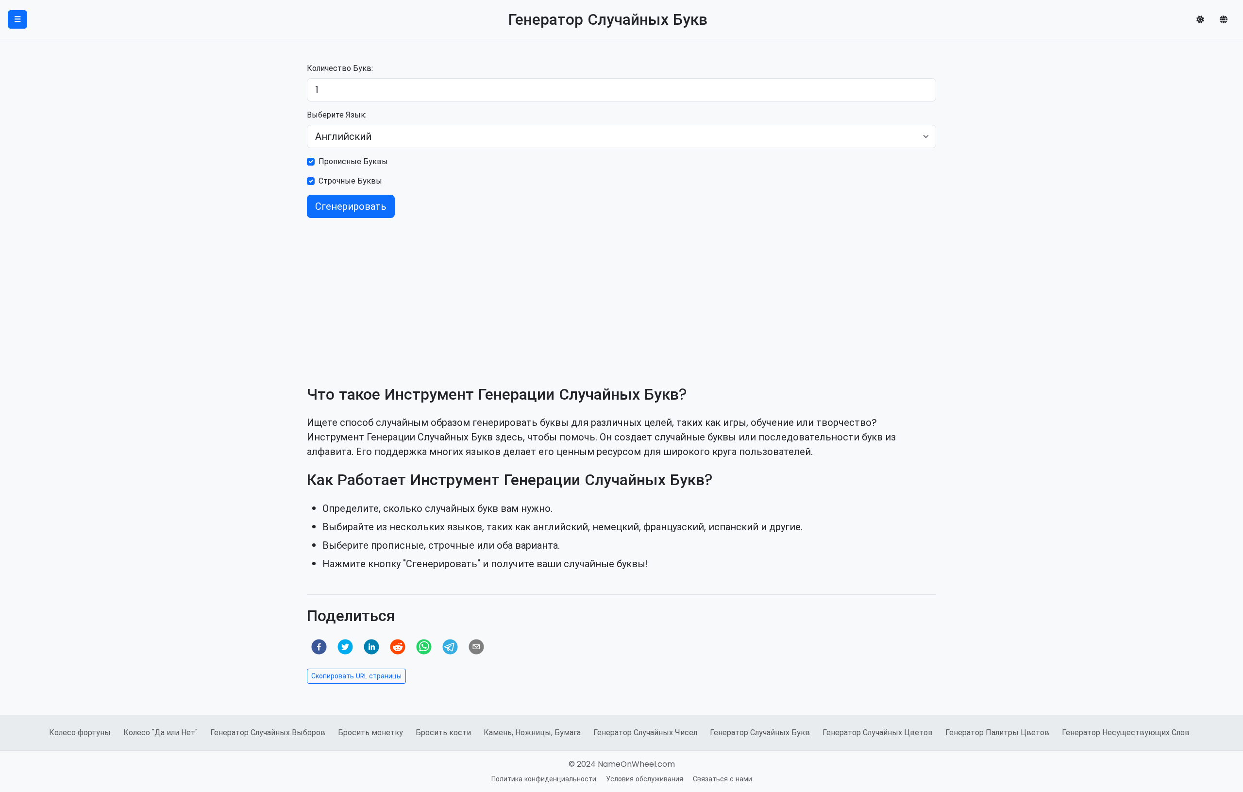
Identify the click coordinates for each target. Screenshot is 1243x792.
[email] (476, 647)
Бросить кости (443, 732)
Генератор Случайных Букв (760, 732)
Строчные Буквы (350, 180)
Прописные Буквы (353, 161)
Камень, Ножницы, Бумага (532, 732)
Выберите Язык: (337, 114)
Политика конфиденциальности (543, 779)
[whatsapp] (424, 647)
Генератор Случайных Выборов (267, 732)
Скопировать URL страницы (356, 676)
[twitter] (345, 647)
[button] (1200, 19)
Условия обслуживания (644, 779)
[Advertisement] (621, 294)
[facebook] (319, 647)
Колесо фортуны (80, 732)
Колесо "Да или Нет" (160, 732)
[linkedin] (371, 647)
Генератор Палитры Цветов (997, 732)
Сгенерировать (350, 206)
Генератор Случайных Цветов (878, 732)
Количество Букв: (340, 68)
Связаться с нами (722, 779)
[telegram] (450, 647)
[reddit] (398, 647)
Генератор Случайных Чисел (645, 732)
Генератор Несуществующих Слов (1126, 732)
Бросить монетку (370, 732)
